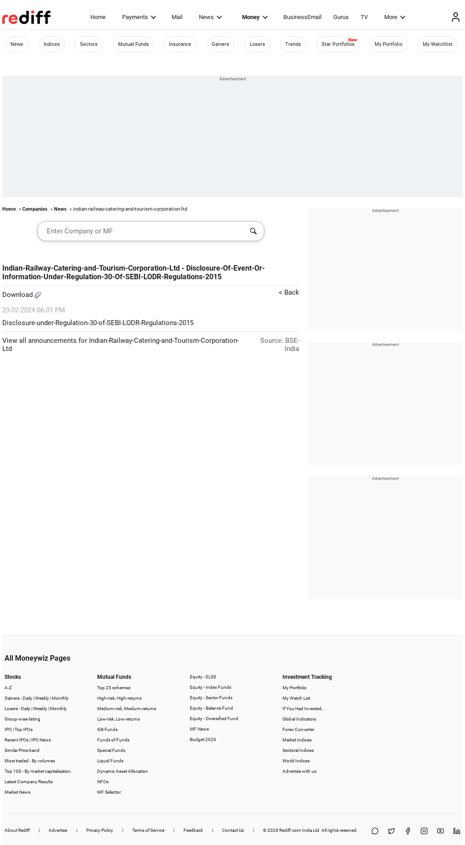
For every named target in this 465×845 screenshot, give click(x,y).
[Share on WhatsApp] (375, 831)
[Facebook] (407, 831)
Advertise (58, 830)
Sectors (89, 44)
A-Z (8, 688)
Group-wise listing (22, 719)
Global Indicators (299, 719)
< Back (289, 292)
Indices (52, 44)
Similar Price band (22, 750)
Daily (27, 698)
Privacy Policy (99, 830)
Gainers (220, 44)
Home (98, 17)
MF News (199, 729)
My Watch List (296, 698)
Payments (135, 17)
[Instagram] (424, 831)
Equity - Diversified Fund (214, 718)
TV (364, 17)
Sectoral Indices (298, 750)
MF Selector (109, 792)
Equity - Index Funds (210, 687)
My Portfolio (388, 44)
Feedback (193, 830)
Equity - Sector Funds (211, 698)
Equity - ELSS (203, 677)
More (390, 17)
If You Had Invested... (304, 709)
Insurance (180, 44)
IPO (8, 729)
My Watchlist (438, 44)
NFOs (103, 782)
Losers (257, 44)
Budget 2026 (203, 739)
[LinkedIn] (456, 831)
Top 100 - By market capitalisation (38, 771)
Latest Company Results (29, 782)
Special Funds (111, 750)
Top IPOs (24, 729)
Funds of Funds (113, 740)
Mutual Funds (133, 44)
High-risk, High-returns (119, 698)
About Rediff (17, 830)
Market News (17, 792)
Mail (177, 17)
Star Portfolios (338, 44)
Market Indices (297, 740)
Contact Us (233, 830)
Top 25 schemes (113, 688)
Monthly (60, 698)
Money (251, 17)
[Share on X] (391, 831)
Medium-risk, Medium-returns (126, 709)
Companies (35, 209)
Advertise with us (299, 771)
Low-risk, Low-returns (118, 719)
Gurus (341, 17)
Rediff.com (290, 830)
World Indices (296, 761)
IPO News (41, 740)
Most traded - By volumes (30, 761)
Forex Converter (298, 729)
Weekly (42, 698)
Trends (293, 44)
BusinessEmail (302, 17)
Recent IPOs (17, 740)
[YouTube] (440, 831)
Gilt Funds (107, 729)
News (206, 17)
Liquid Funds (110, 761)
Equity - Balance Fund (211, 708)
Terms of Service (148, 830)
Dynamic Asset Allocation (122, 771)
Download (18, 295)
